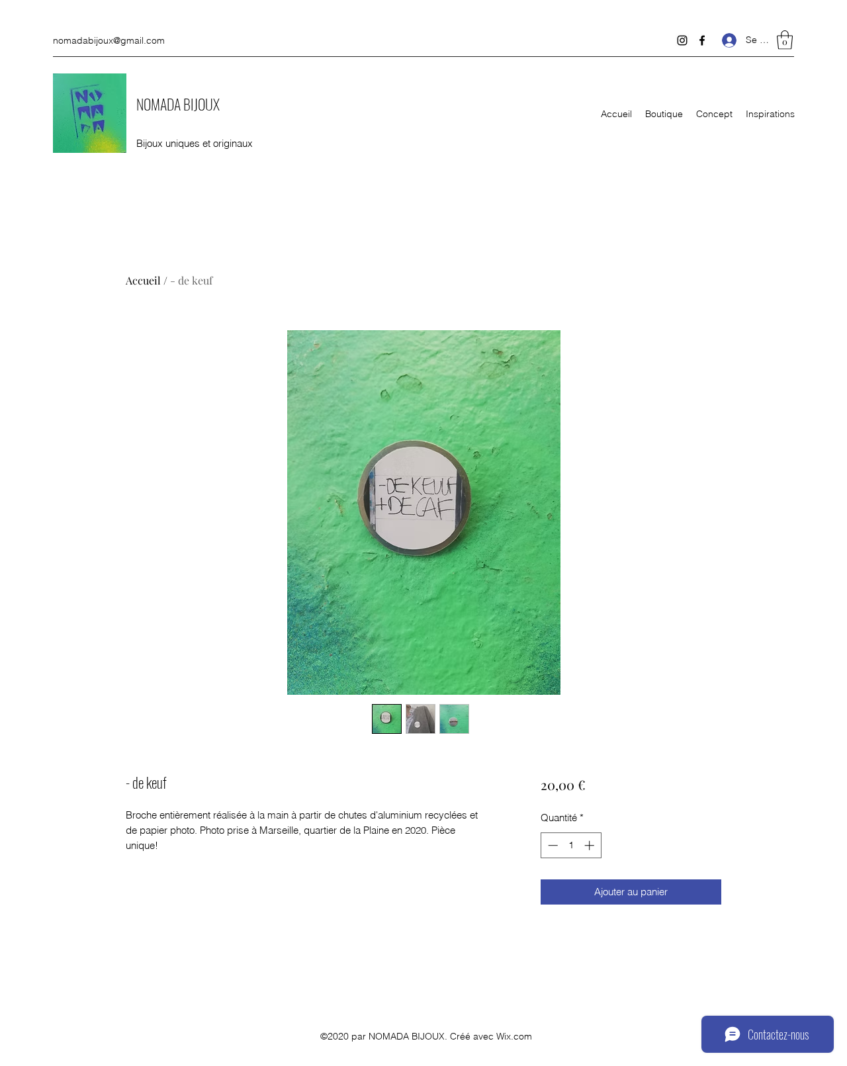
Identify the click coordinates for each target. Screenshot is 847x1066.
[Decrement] (551, 845)
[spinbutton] (571, 845)
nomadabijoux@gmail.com (109, 40)
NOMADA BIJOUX (178, 103)
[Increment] (591, 845)
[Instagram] (682, 40)
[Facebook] (702, 40)
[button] (785, 40)
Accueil (143, 280)
